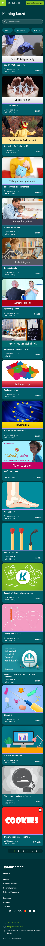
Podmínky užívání (10, 888)
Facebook (7, 898)
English (6, 879)
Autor (37, 30)
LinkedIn (6, 902)
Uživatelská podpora (11, 892)
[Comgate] (12, 912)
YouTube (6, 907)
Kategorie (22, 30)
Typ (7, 30)
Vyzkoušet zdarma (34, 3)
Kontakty (6, 873)
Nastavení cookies (10, 884)
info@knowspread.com (15, 927)
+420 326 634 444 (13, 923)
